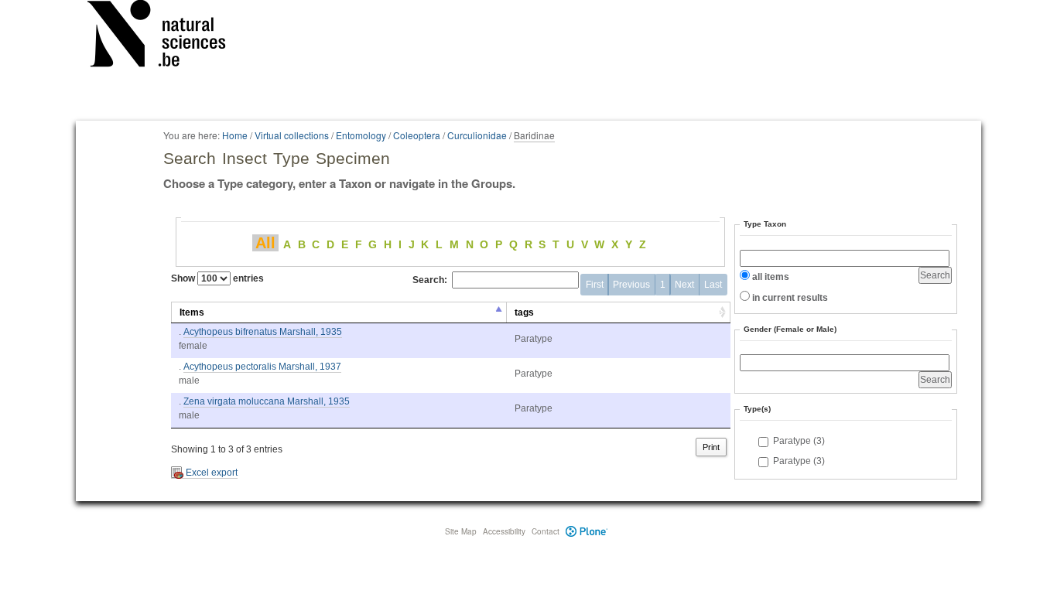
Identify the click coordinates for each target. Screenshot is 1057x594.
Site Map (461, 531)
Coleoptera (416, 135)
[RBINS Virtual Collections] (166, 36)
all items (770, 276)
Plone (586, 531)
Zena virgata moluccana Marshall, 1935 (266, 401)
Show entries (217, 278)
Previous (631, 284)
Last (713, 284)
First (595, 284)
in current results (790, 297)
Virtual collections (292, 135)
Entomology (361, 135)
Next (684, 284)
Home (235, 135)
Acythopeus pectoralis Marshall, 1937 (262, 366)
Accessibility (504, 531)
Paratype (799, 440)
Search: (429, 280)
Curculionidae (477, 135)
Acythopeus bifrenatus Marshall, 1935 (262, 331)
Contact (545, 531)
